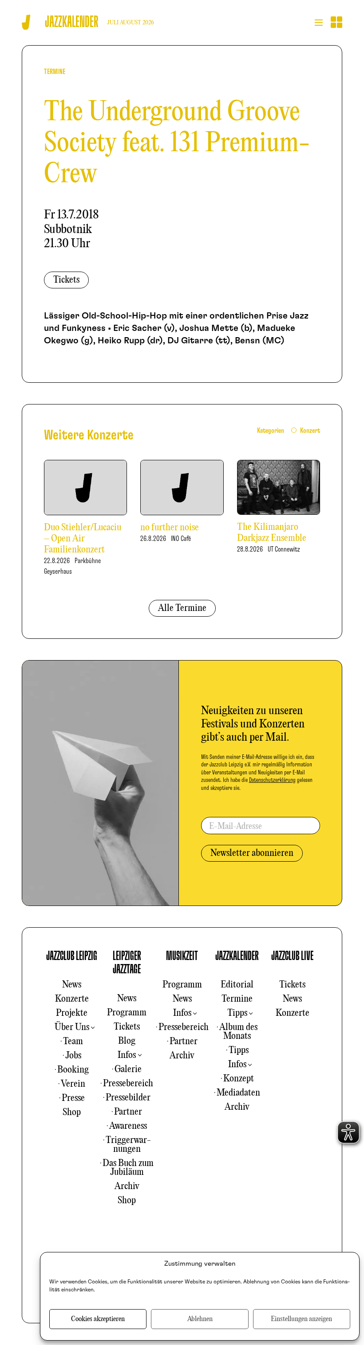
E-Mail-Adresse (235, 826)
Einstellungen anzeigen (301, 1319)
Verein (73, 1084)
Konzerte (72, 999)
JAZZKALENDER (237, 956)
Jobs (73, 1055)
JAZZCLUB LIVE (292, 956)
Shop (72, 1112)
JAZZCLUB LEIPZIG (71, 956)
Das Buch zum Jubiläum (128, 1168)
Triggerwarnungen (128, 1145)
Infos (127, 1055)
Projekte (71, 1013)
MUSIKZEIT (182, 956)
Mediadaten (238, 1093)
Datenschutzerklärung (272, 780)
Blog (126, 1041)
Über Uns (72, 1027)
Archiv (127, 1186)
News (71, 985)
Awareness (128, 1126)
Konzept (238, 1078)
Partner (128, 1112)
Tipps (237, 1013)
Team (73, 1041)
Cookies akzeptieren (98, 1319)
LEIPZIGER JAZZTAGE (127, 962)
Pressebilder (128, 1097)
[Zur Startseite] (26, 22)
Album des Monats (238, 1032)
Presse (73, 1098)
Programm (126, 1012)
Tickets (66, 280)
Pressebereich (128, 1083)
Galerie (128, 1069)
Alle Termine (182, 608)
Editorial (237, 985)
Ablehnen (200, 1319)
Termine (237, 999)
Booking (73, 1070)
